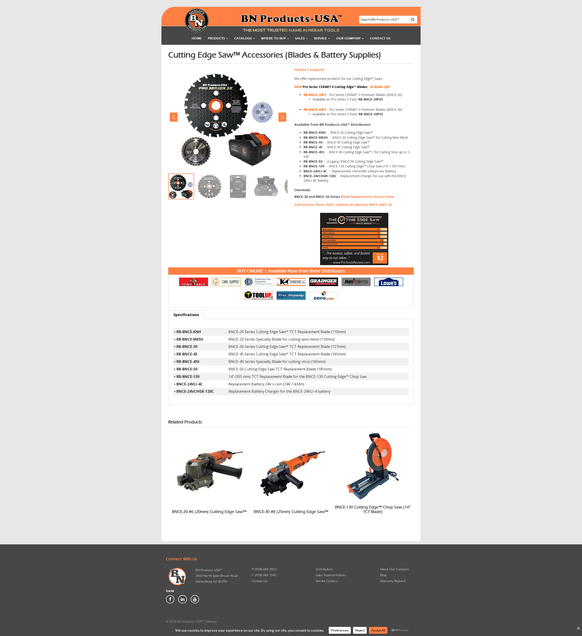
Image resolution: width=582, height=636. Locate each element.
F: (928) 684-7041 (264, 575)
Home (197, 38)
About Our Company (394, 569)
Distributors (324, 569)
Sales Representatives (331, 575)
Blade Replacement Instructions (367, 196)
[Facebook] (170, 599)
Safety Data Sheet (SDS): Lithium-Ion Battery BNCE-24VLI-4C (343, 204)
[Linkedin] (182, 599)
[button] (174, 117)
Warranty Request (393, 581)
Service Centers (327, 581)
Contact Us (380, 38)
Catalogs (243, 38)
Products (217, 38)
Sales (300, 38)
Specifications (186, 314)
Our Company (348, 38)
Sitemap (211, 621)
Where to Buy (274, 38)
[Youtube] (195, 599)
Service (321, 38)
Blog (383, 575)
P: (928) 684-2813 (264, 569)
